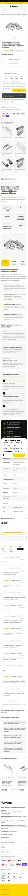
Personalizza (8, 455)
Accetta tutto (19, 455)
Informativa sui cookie (13, 451)
